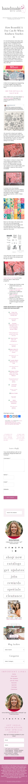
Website (6, 489)
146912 (13, 382)
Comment (7, 458)
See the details (12, 91)
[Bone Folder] (13, 393)
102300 (13, 397)
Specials (14, 685)
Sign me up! (14, 758)
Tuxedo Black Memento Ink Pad (13, 367)
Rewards (14, 683)
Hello (6, 424)
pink (15, 424)
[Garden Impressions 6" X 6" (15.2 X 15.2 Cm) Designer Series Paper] (14, 329)
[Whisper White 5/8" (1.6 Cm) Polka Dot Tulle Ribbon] (14, 375)
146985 (13, 346)
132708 (13, 368)
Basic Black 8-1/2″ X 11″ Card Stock (13, 356)
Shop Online (18, 619)
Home (14, 674)
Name (6, 474)
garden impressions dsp (15, 423)
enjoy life (14, 422)
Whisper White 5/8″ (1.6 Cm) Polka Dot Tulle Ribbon (13, 380)
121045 (13, 357)
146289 (13, 335)
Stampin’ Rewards (13, 295)
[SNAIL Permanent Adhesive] (14, 403)
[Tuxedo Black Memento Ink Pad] (14, 363)
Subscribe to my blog (10, 278)
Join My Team (14, 680)
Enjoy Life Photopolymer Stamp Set (14, 319)
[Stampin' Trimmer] (14, 386)
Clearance (14, 689)
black (14, 421)
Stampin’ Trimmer (13, 389)
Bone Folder (13, 396)
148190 (13, 320)
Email (6, 482)
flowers (18, 422)
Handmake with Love (14, 8)
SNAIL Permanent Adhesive (13, 407)
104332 (13, 408)
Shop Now (14, 93)
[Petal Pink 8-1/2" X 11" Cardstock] (14, 341)
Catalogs (14, 687)
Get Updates (14, 678)
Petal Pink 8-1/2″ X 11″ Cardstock (13, 345)
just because (10, 424)
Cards (11, 420)
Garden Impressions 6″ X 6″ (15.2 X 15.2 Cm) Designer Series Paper (13, 333)
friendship (7, 423)
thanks (17, 424)
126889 (13, 390)
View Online (9, 619)
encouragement (8, 422)
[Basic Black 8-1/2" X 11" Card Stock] (14, 352)
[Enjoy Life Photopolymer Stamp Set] (14, 315)
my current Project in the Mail (16, 289)
